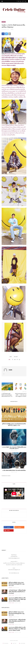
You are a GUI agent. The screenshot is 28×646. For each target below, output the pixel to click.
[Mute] (20, 498)
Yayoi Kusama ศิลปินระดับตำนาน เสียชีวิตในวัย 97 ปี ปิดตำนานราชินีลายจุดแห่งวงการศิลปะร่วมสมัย (17, 599)
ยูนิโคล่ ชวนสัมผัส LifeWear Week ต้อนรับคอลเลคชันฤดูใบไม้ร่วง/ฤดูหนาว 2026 (14, 424)
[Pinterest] (17, 359)
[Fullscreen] (22, 498)
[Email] (19, 359)
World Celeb (11, 595)
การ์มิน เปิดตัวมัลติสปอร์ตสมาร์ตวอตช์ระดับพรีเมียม (14, 470)
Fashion (3, 21)
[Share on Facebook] (3, 33)
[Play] (5, 498)
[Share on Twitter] (6, 33)
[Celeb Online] (14, 10)
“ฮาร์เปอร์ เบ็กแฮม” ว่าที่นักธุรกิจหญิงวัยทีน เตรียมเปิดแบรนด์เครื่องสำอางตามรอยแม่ (17, 592)
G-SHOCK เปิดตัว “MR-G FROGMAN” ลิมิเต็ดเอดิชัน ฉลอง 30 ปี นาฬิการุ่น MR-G (14, 447)
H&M (11, 356)
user (10, 370)
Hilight (16, 356)
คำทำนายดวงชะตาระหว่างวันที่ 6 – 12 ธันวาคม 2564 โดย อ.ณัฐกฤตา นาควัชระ (20, 395)
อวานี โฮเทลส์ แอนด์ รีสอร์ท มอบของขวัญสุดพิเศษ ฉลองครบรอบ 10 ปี (7, 395)
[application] (14, 493)
